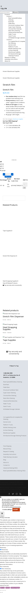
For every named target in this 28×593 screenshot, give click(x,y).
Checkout (7, 587)
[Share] (2, 590)
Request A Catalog (10, 57)
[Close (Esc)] (0, 590)
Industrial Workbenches (15, 32)
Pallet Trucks (12, 34)
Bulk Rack (11, 22)
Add (24, 187)
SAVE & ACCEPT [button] (4, 585)
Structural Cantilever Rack (15, 25)
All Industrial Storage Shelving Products (14, 55)
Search (16, 12)
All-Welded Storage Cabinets (16, 38)
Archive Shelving (13, 50)
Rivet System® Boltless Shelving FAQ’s (14, 471)
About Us (7, 61)
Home (4, 71)
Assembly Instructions (11, 59)
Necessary (5, 549)
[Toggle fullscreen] (3, 590)
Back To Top (15, 366)
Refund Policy (7, 449)
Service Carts (12, 45)
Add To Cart (8, 176)
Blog (4, 460)
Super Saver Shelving (14, 27)
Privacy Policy (4, 482)
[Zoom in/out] (5, 590)
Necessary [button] (3, 547)
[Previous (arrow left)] (0, 592)
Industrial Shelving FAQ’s (10, 468)
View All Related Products (10, 283)
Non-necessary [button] (4, 566)
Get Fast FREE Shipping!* (10, 121)
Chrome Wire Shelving (14, 29)
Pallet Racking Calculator (10, 457)
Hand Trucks (12, 36)
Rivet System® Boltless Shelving (12, 382)
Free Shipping (7, 446)
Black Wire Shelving (14, 30)
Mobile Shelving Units (14, 48)
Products (7, 14)
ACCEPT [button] (15, 509)
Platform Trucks (13, 47)
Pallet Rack (11, 23)
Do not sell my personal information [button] (11, 507)
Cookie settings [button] (7, 509)
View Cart (2, 587)
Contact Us (6, 465)
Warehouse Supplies (14, 52)
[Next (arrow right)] (2, 592)
